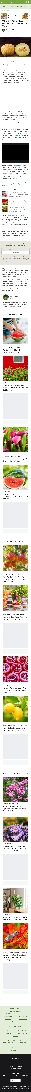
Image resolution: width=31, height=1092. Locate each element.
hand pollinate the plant (14, 215)
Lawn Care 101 (23, 1045)
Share (6, 64)
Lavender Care (8, 1033)
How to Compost (22, 1047)
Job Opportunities (23, 1019)
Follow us (18, 64)
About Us (8, 1013)
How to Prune (8, 1045)
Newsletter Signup (8, 1016)
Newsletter (26, 64)
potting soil (18, 135)
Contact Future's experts (15, 1066)
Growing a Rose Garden (23, 1030)
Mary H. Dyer (10, 29)
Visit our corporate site (22, 1086)
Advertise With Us (23, 1016)
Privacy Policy (15, 1070)
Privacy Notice (11, 258)
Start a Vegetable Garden (15, 1050)
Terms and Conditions (15, 1068)
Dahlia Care (15, 1036)
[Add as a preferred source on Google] (15, 1080)
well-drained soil (17, 165)
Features (24, 31)
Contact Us (23, 1013)
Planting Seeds (23, 1042)
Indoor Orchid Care (8, 1030)
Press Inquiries (8, 1019)
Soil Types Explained (8, 1047)
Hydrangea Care (8, 1028)
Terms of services (17, 256)
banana (12, 72)
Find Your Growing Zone (8, 1042)
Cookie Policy (15, 1073)
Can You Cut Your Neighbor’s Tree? (18, 6)
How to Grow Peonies (22, 1033)
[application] (15, 152)
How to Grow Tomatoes (23, 1028)
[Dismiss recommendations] (29, 11)
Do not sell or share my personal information (15, 1075)
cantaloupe (23, 71)
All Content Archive (16, 1021)
